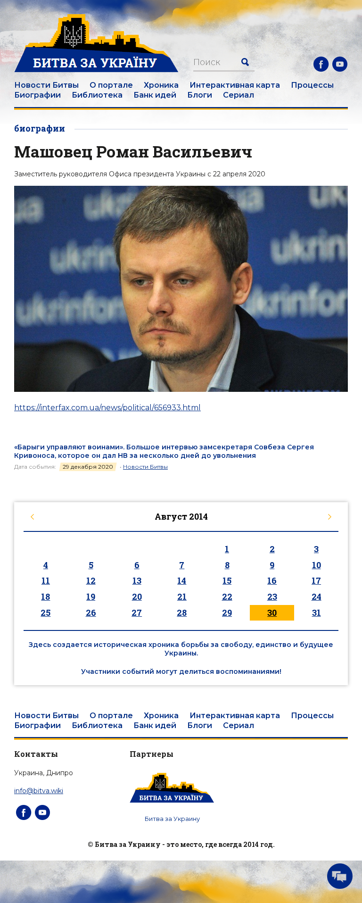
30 (272, 612)
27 (137, 612)
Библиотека (97, 95)
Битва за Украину (172, 818)
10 (316, 565)
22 (227, 596)
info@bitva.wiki (38, 791)
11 (45, 580)
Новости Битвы (46, 85)
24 (316, 596)
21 (182, 596)
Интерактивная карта (234, 85)
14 (181, 580)
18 (45, 596)
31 (316, 612)
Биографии (37, 95)
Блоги (199, 95)
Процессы (312, 85)
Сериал (238, 95)
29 (227, 612)
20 (137, 596)
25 (45, 612)
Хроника (161, 85)
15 (226, 580)
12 (91, 580)
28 (182, 612)
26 (91, 612)
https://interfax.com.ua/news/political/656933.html (107, 407)
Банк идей (154, 95)
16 (272, 580)
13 (136, 580)
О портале (111, 85)
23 (272, 596)
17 (316, 580)
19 (90, 596)
